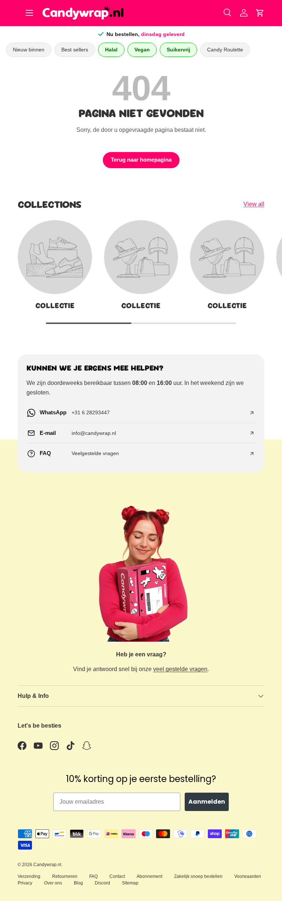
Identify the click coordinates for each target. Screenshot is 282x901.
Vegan (142, 50)
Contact (117, 876)
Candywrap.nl (47, 864)
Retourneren (64, 876)
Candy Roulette (225, 50)
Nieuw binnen (28, 50)
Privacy (25, 883)
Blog (78, 883)
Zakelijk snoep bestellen (198, 876)
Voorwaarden (247, 876)
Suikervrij (178, 50)
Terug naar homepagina (141, 160)
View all (253, 204)
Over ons (53, 883)
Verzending (29, 876)
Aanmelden (206, 801)
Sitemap (130, 883)
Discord (102, 883)
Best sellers (74, 50)
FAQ (93, 876)
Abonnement (149, 876)
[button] (260, 13)
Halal (111, 50)
